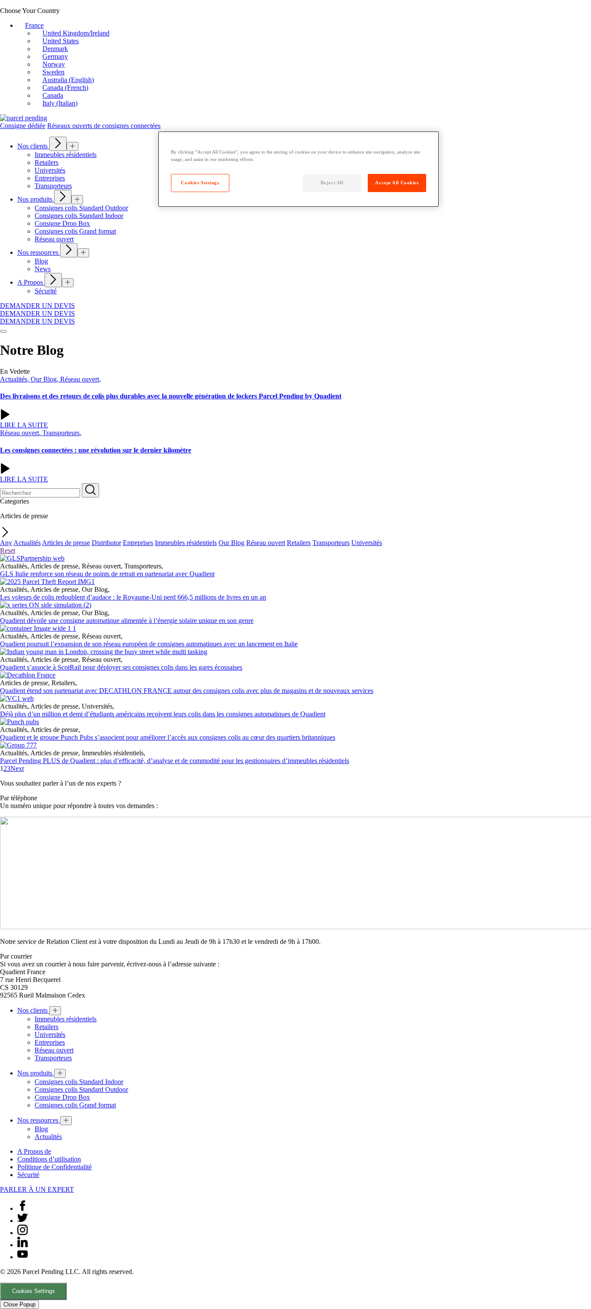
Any (6, 542)
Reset (7, 550)
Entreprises (138, 542)
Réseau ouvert (265, 542)
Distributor (106, 542)
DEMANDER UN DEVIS (37, 305)
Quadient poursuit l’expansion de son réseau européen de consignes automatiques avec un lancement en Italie (149, 644)
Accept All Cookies (396, 182)
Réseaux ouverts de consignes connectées (104, 125)
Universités (366, 542)
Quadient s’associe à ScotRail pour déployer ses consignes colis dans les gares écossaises (121, 667)
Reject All (332, 182)
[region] (298, 169)
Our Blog (231, 542)
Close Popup (19, 1304)
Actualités (27, 542)
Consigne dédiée (22, 125)
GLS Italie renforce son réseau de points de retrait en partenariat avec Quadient (107, 574)
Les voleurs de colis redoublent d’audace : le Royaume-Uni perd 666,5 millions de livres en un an (133, 597)
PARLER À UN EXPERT (37, 1189)
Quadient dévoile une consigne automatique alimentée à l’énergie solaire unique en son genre (127, 620)
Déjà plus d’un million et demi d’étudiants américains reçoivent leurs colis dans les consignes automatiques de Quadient (162, 714)
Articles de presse (66, 542)
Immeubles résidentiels (186, 542)
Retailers (299, 542)
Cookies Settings (33, 1291)
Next (17, 768)
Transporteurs (331, 542)
